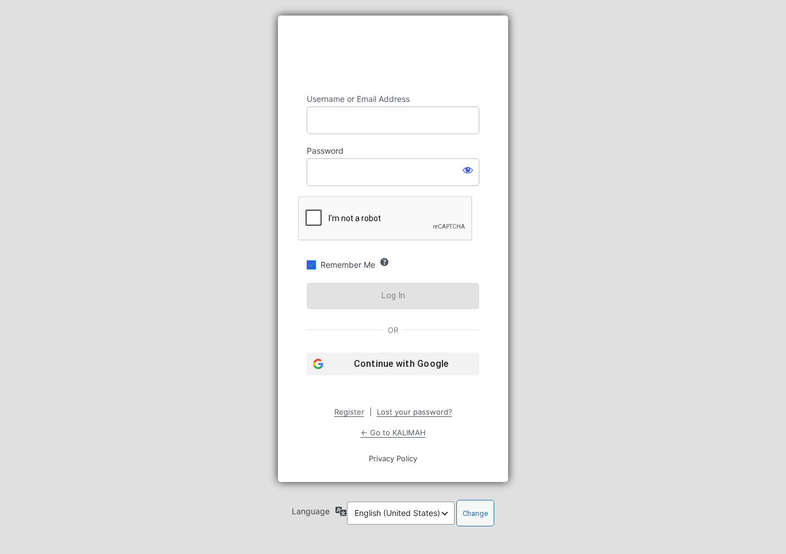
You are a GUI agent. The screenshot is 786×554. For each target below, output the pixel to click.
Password (325, 150)
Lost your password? (414, 411)
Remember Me (347, 265)
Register (349, 411)
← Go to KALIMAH (393, 432)
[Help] (384, 262)
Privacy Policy (393, 458)
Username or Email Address (358, 99)
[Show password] (467, 169)
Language (311, 511)
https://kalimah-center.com (393, 55)
